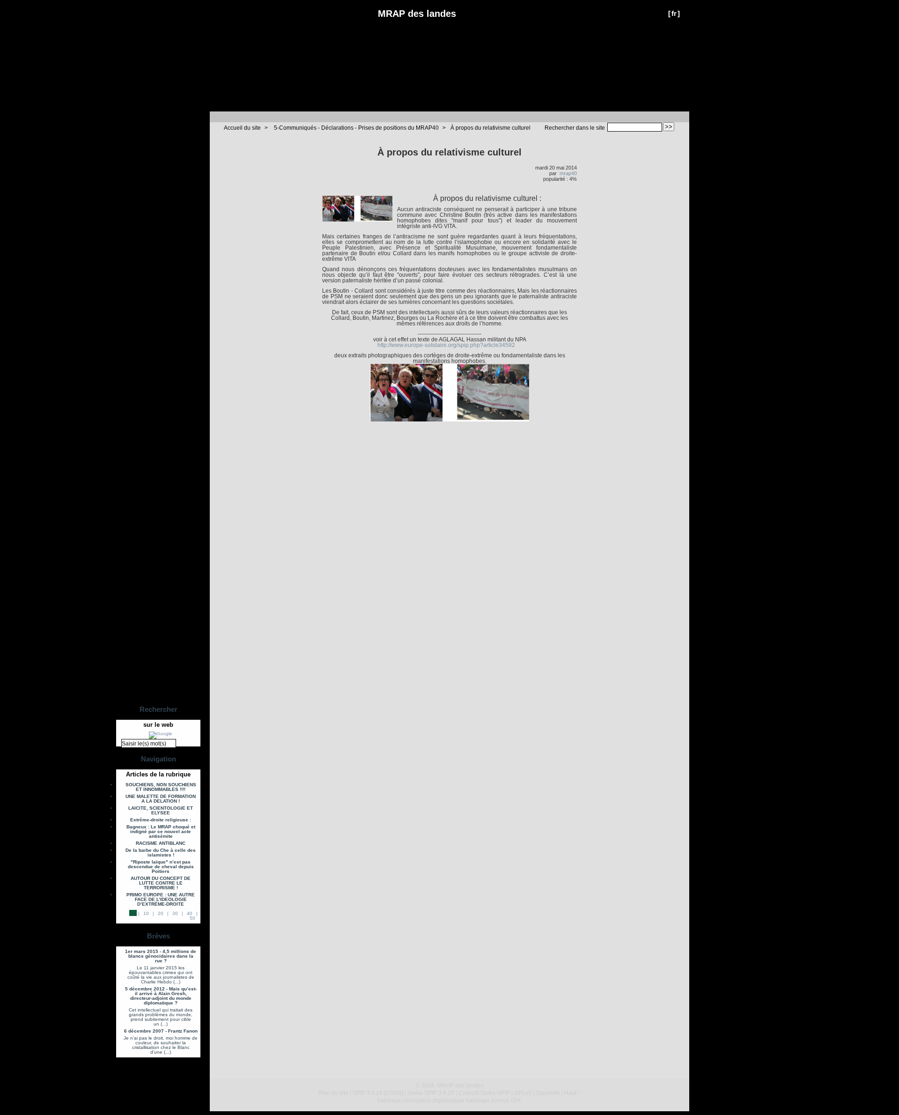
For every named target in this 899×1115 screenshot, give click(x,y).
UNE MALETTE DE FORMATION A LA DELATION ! (160, 799)
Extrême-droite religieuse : (160, 820)
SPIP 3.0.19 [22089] (378, 1093)
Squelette (548, 1093)
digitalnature (448, 1100)
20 (160, 913)
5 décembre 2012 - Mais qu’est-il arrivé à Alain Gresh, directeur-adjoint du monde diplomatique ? (161, 996)
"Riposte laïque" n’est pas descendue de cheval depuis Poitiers (161, 867)
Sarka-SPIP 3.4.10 (430, 1093)
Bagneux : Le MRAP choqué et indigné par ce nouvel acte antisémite (160, 832)
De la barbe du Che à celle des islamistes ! (160, 852)
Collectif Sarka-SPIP (484, 1093)
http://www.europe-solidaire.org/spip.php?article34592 (446, 345)
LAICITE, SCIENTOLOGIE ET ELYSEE (160, 810)
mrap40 (568, 173)
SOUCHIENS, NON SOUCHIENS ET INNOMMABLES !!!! (160, 787)
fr (674, 13)
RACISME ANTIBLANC (160, 843)
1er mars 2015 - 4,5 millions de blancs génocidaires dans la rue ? (160, 956)
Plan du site (333, 1093)
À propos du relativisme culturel (490, 128)
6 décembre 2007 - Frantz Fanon (161, 1031)
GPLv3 (522, 1093)
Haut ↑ (572, 1093)
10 (146, 913)
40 (189, 913)
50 (192, 918)
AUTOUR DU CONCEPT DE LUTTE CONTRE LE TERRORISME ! (161, 883)
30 (175, 913)
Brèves (158, 936)
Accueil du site (242, 128)
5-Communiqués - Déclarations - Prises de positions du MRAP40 (356, 128)
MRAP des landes (417, 13)
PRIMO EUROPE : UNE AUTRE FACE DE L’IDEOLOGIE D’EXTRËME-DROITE (160, 900)
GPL (516, 1100)
